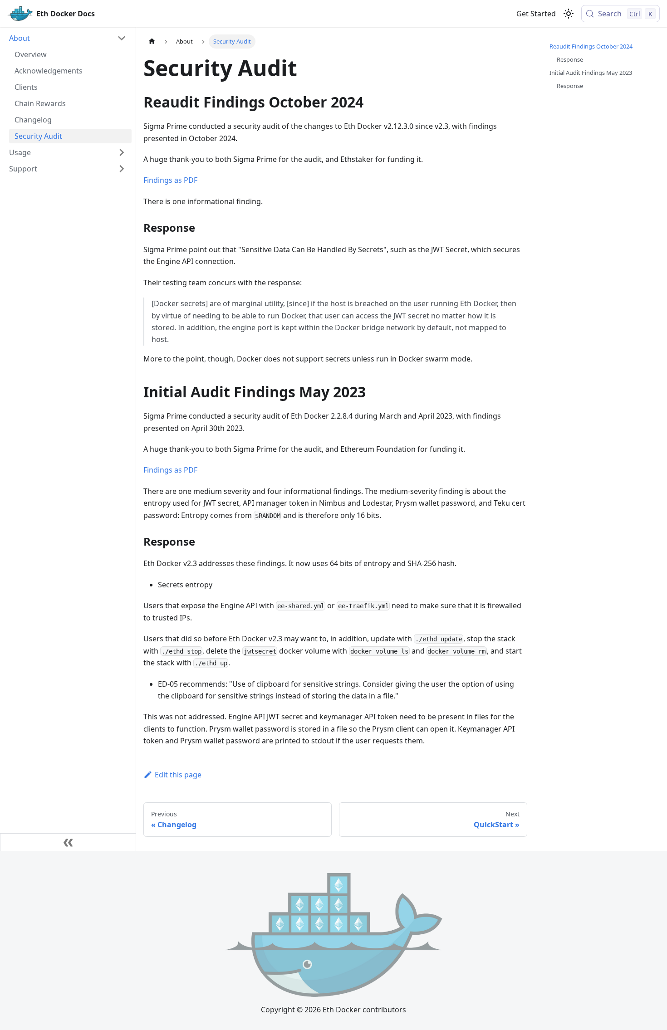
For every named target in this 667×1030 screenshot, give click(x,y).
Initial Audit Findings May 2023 (590, 72)
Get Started (536, 14)
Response (570, 59)
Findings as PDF (170, 180)
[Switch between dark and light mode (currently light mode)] (568, 13)
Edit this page (178, 775)
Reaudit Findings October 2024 (591, 46)
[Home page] (152, 41)
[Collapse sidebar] (68, 842)
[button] (68, 38)
